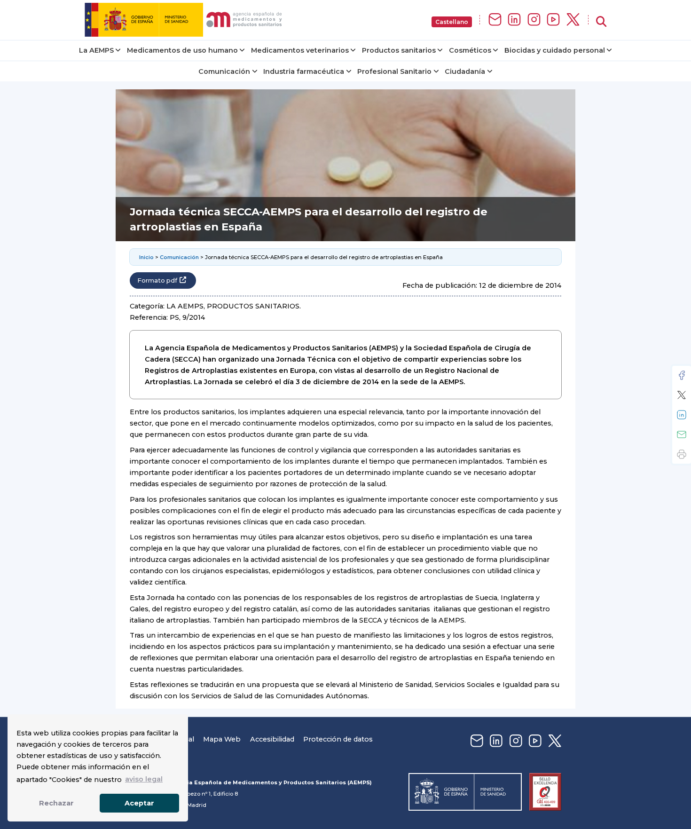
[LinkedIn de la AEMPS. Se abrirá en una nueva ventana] (514, 20)
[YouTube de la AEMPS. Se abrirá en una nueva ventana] (553, 20)
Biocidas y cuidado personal (554, 50)
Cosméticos (470, 50)
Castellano (451, 21)
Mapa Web (222, 739)
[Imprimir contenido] (681, 454)
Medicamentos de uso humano (182, 50)
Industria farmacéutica (303, 71)
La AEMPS (96, 50)
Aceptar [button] (139, 803)
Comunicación (224, 71)
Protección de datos (338, 739)
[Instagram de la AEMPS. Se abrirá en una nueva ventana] (534, 20)
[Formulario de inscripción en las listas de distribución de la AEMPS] (495, 20)
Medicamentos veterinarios (300, 50)
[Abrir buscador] (601, 21)
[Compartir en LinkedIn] (681, 414)
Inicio (146, 257)
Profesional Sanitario (394, 71)
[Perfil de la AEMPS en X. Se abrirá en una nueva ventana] (573, 20)
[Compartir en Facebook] (681, 375)
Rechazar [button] (56, 803)
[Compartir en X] (681, 395)
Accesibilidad (272, 739)
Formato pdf (157, 280)
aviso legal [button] (144, 779)
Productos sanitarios (399, 50)
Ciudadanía (465, 71)
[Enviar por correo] (681, 434)
